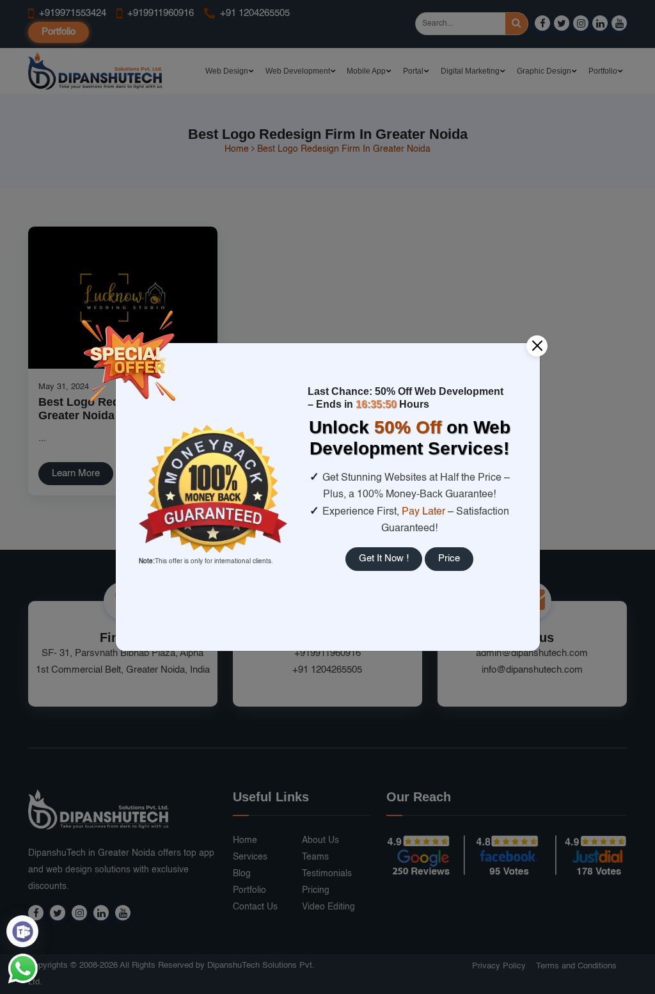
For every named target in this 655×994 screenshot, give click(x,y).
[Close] (537, 346)
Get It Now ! (384, 558)
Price (449, 558)
